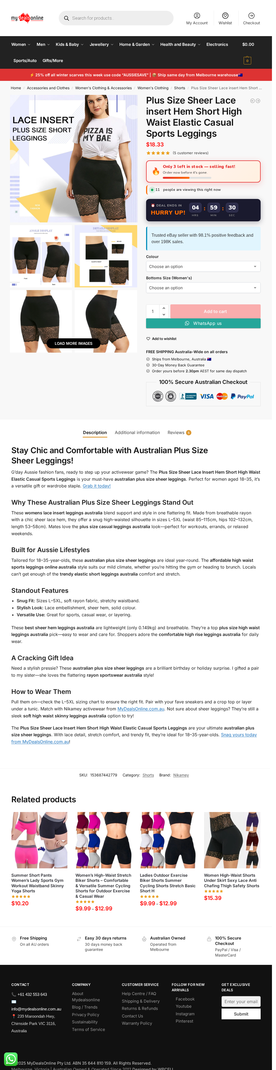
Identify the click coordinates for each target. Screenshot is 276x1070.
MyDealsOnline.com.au (141, 708)
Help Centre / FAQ (139, 993)
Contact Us (132, 1016)
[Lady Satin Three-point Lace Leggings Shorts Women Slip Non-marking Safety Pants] (252, 101)
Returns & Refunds (140, 1008)
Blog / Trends (85, 1007)
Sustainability (85, 1021)
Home (16, 88)
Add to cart (215, 311)
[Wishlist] (59, 820)
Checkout (251, 22)
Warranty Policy (137, 1023)
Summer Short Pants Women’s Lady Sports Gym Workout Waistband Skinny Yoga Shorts (37, 883)
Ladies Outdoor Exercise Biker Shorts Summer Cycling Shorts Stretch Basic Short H (168, 883)
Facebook (185, 999)
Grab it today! (97, 485)
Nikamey (181, 775)
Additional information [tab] (137, 432)
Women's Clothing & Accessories (103, 88)
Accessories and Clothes (48, 88)
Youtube (184, 1006)
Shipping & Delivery (141, 1001)
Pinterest (184, 1021)
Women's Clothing (152, 88)
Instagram (185, 1013)
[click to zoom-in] (73, 158)
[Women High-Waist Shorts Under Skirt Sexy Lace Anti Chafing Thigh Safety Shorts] (232, 840)
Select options (39, 916)
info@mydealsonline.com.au (36, 1009)
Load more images (73, 343)
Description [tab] (95, 432)
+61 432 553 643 (32, 994)
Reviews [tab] (178, 432)
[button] (251, 52)
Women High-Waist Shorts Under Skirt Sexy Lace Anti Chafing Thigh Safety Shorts (231, 880)
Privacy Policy (85, 1014)
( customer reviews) (191, 153)
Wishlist (225, 22)
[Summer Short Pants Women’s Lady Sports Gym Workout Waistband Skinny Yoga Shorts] (39, 840)
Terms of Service (88, 1029)
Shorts (179, 88)
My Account (197, 22)
